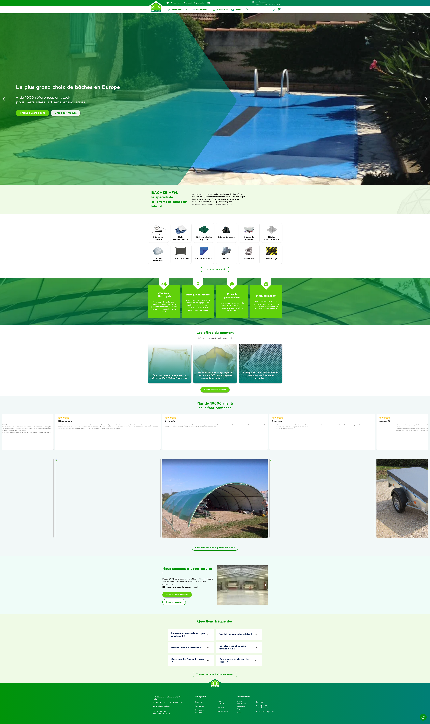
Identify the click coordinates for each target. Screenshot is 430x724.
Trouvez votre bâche (32, 113)
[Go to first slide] (426, 99)
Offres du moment (199, 711)
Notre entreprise (241, 702)
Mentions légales (241, 708)
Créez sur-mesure (66, 113)
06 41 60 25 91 (274, 4)
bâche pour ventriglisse (221, 202)
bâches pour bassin (201, 199)
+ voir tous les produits (215, 269)
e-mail (237, 308)
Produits (199, 702)
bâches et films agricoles (224, 194)
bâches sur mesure (200, 202)
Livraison (260, 702)
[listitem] (108, 432)
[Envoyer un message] (423, 717)
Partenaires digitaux (265, 711)
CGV (239, 713)
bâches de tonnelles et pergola (225, 199)
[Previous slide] (3, 99)
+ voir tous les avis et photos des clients (215, 548)
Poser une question (174, 602)
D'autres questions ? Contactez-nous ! (215, 675)
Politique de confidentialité (262, 707)
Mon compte (220, 702)
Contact (220, 707)
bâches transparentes (215, 197)
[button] (277, 10)
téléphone (231, 310)
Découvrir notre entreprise (177, 594)
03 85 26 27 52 (261, 4)
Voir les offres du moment (215, 389)
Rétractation (222, 711)
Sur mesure (200, 706)
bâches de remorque (235, 197)
